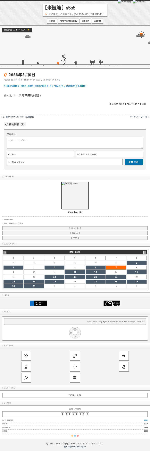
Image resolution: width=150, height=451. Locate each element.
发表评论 (134, 162)
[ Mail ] (75, 238)
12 (75, 272)
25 (54, 281)
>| (79, 333)
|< (71, 333)
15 (136, 272)
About (97, 21)
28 (116, 281)
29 (136, 281)
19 (75, 276)
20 (95, 276)
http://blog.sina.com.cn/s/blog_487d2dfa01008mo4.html (45, 85)
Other (85, 21)
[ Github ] (75, 233)
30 (13, 286)
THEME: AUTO (75, 395)
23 (13, 281)
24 (34, 281)
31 (34, 286)
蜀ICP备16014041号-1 (75, 446)
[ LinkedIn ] (75, 228)
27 (95, 281)
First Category (68, 21)
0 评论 (57, 79)
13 (95, 272)
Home (52, 21)
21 (116, 276)
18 (54, 276)
